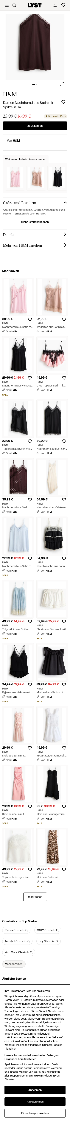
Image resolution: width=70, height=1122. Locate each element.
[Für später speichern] (63, 102)
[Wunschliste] (63, 5)
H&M (10, 94)
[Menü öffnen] (7, 5)
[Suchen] (14, 5)
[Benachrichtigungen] (55, 5)
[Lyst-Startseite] (34, 5)
